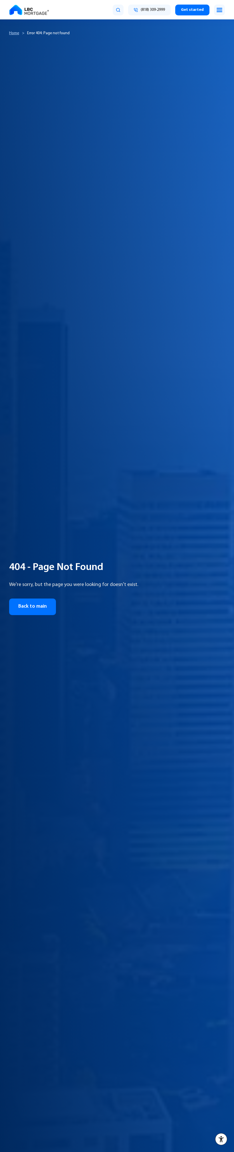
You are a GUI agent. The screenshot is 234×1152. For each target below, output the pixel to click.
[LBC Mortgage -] (29, 10)
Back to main (32, 606)
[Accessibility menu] (221, 1139)
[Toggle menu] (219, 10)
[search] (118, 10)
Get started (192, 10)
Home (14, 33)
